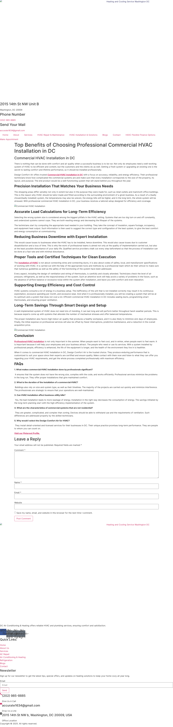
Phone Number (12, 114)
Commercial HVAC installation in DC (65, 174)
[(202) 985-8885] (1, 694)
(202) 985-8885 (8, 120)
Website (18, 503)
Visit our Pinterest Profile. (27, 433)
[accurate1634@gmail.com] (1, 704)
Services (28, 135)
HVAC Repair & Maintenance (50, 135)
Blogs (105, 135)
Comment (19, 450)
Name (18, 482)
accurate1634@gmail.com (12, 130)
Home (5, 135)
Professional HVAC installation (29, 341)
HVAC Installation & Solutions (83, 135)
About (16, 135)
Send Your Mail (12, 124)
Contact (117, 135)
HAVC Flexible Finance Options (140, 135)
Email (17, 492)
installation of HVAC (28, 262)
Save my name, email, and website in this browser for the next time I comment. (54, 513)
